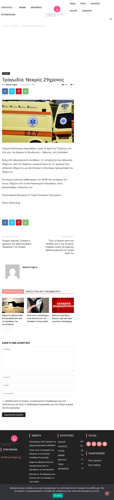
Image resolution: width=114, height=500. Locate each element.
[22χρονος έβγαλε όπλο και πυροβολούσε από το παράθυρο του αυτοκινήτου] (13, 305)
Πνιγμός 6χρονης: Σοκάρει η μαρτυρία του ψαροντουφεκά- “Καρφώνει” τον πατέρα (17, 243)
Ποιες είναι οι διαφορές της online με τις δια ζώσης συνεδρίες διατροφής (41, 454)
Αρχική (5, 26)
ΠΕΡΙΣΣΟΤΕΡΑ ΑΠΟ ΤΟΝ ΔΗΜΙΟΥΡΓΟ (43, 291)
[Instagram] (94, 444)
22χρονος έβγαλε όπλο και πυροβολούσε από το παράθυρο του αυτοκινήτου (41, 466)
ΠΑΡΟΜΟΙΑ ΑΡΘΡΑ (13, 291)
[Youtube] (104, 444)
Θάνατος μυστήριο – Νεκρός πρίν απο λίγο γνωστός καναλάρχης (62, 318)
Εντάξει (57, 495)
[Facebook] (5, 91)
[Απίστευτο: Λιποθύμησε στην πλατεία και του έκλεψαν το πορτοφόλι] (38, 305)
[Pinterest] (19, 91)
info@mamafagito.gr (11, 457)
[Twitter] (12, 91)
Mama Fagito (11, 84)
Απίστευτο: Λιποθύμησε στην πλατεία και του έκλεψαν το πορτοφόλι (38, 318)
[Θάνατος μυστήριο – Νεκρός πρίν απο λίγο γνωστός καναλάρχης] (63, 305)
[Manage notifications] (107, 493)
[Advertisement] (57, 50)
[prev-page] (4, 330)
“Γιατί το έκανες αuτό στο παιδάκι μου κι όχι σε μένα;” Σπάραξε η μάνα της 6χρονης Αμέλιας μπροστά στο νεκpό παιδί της (60, 247)
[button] (111, 19)
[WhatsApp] (25, 91)
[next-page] (9, 330)
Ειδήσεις (14, 26)
